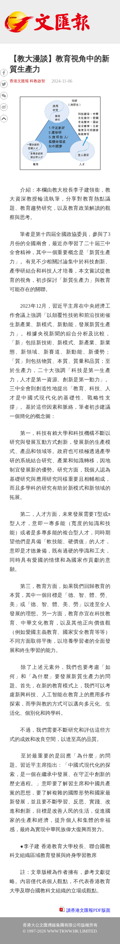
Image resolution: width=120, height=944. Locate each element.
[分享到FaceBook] (4, 73)
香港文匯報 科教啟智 (27, 81)
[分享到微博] (4, 107)
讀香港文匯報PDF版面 (88, 910)
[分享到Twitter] (4, 84)
